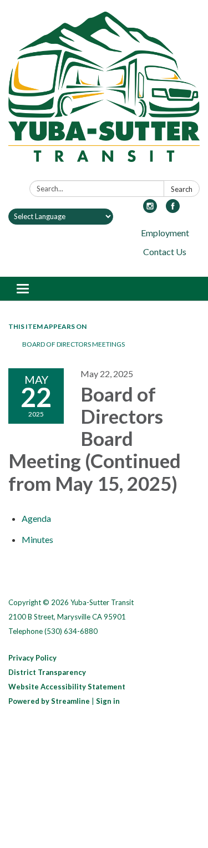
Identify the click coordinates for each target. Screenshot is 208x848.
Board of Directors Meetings (73, 344)
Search (181, 189)
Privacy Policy (32, 657)
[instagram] (150, 209)
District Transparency (47, 672)
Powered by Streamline (49, 701)
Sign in (108, 701)
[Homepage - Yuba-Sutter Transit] (104, 92)
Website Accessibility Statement (66, 686)
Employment (165, 232)
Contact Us (164, 251)
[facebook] (173, 209)
